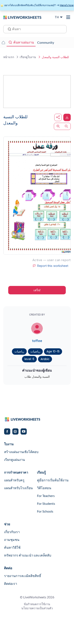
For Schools (45, 511)
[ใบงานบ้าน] (3, 42)
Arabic (45, 359)
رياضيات (19, 351)
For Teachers (46, 496)
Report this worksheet (52, 265)
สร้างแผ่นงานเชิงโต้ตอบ (21, 452)
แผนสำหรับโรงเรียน (18, 488)
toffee (37, 341)
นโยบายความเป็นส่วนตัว (37, 608)
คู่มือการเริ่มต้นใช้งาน (52, 480)
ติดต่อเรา (10, 583)
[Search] (8, 28)
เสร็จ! (37, 290)
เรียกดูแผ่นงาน (14, 459)
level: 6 (29, 359)
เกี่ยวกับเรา (12, 532)
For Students (46, 503)
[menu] (68, 17)
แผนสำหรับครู (14, 480)
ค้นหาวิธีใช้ (12, 547)
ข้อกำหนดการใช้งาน (37, 604)
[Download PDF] (67, 117)
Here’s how (67, 5)
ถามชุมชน (11, 540)
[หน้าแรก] (22, 17)
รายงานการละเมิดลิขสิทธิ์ (22, 576)
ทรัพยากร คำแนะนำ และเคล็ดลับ (27, 555)
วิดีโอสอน (44, 488)
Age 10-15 (53, 351)
